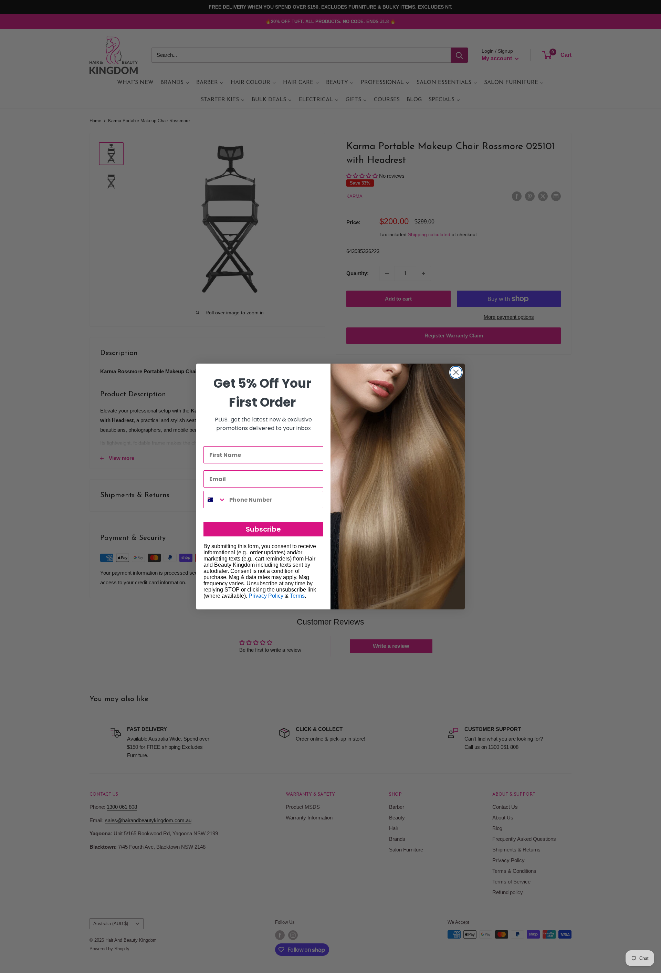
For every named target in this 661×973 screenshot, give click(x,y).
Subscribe (263, 529)
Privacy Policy (266, 596)
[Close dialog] (456, 372)
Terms (297, 596)
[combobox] (215, 499)
